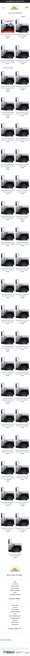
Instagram (12, 635)
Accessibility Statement (15, 594)
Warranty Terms (15, 586)
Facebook (6, 635)
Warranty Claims (15, 588)
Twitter (3, 635)
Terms (15, 592)
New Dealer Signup (15, 611)
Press (15, 613)
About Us (15, 607)
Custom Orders (15, 609)
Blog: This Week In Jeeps (15, 615)
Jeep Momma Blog (15, 618)
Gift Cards (15, 620)
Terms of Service (15, 622)
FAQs (15, 581)
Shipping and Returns (15, 590)
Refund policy (15, 624)
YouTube (9, 635)
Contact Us (15, 583)
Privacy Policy (15, 605)
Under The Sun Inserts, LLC (14, 648)
